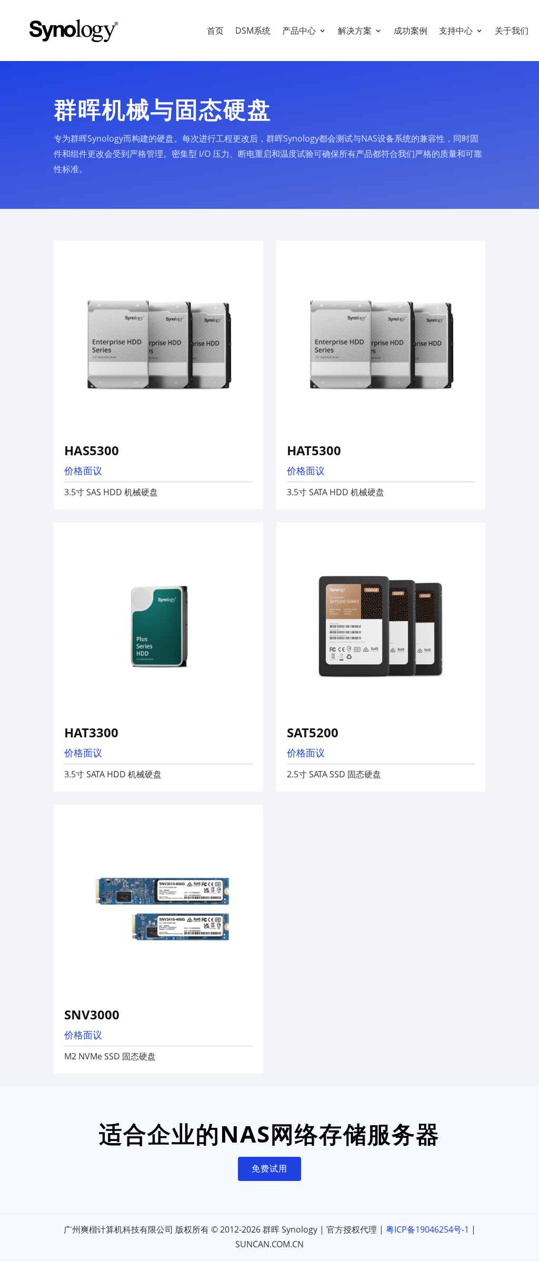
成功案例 (410, 30)
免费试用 (269, 1168)
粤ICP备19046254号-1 (427, 1229)
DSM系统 (253, 30)
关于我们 (511, 30)
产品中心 (299, 30)
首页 (215, 30)
